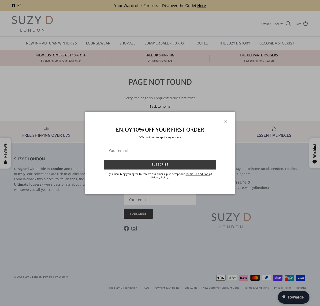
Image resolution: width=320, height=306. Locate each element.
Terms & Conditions (198, 174)
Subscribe (160, 164)
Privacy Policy (159, 177)
